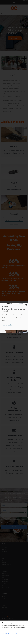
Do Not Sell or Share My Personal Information (11, 633)
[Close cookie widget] (26, 622)
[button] (26, 305)
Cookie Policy (12, 631)
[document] (14, 318)
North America (7, 325)
